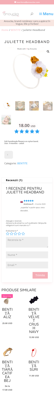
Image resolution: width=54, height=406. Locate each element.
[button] (48, 51)
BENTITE (16, 30)
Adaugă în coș (29, 155)
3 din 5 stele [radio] (15, 233)
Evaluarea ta (12, 230)
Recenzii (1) (14, 180)
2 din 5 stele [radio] (11, 233)
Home (4, 30)
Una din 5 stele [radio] (7, 233)
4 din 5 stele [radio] (19, 233)
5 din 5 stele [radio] (23, 233)
